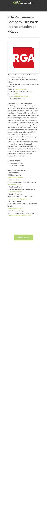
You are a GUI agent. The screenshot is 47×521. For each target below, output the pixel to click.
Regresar (24, 237)
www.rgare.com (21, 89)
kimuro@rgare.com (15, 208)
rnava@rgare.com (14, 184)
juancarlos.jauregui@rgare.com (19, 215)
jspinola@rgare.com (20, 96)
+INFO (16, 94)
